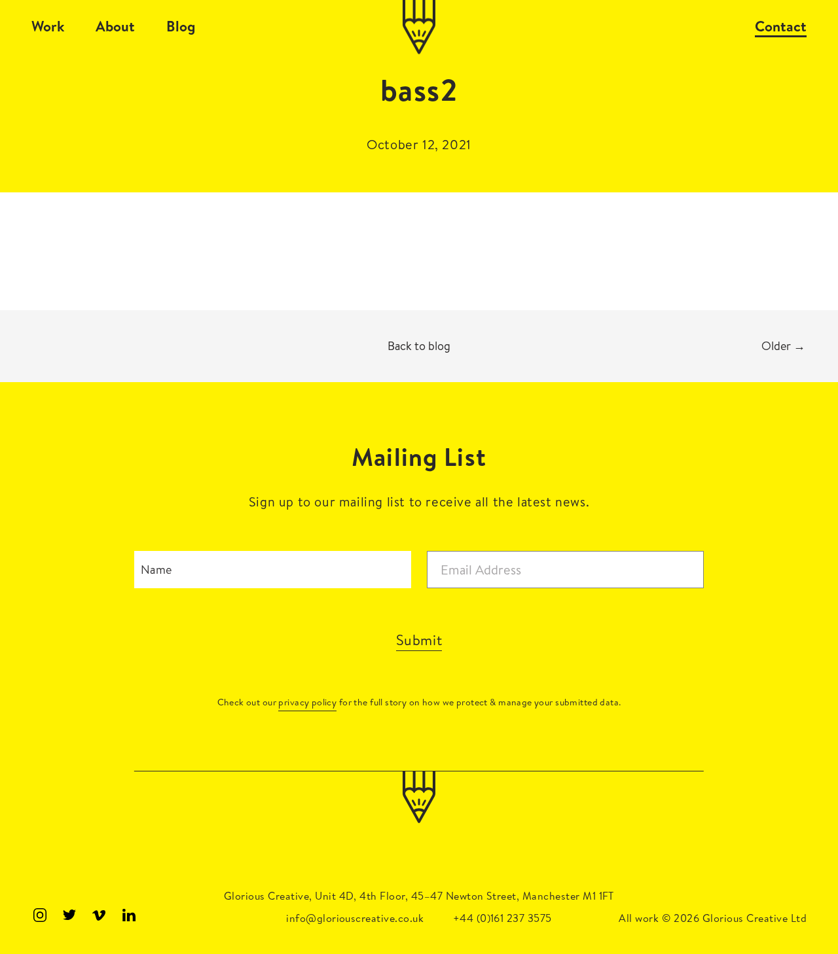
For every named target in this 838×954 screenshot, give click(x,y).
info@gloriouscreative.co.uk (355, 918)
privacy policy (307, 702)
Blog (180, 26)
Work (47, 26)
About (115, 26)
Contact (781, 26)
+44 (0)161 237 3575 (502, 918)
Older (783, 346)
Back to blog (419, 346)
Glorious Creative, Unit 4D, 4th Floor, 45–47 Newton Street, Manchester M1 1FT (419, 896)
